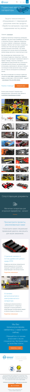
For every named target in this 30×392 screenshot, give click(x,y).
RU (20, 2)
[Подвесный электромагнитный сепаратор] (8, 177)
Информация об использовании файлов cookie (10, 382)
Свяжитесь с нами (16, 348)
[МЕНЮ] (27, 2)
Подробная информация (11, 272)
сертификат (5, 80)
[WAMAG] (5, 2)
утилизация (10, 34)
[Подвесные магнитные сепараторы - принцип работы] (8, 118)
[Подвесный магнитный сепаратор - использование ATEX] (22, 118)
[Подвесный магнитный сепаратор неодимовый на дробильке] (8, 152)
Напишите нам (21, 86)
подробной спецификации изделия (10, 95)
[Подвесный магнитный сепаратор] (8, 127)
